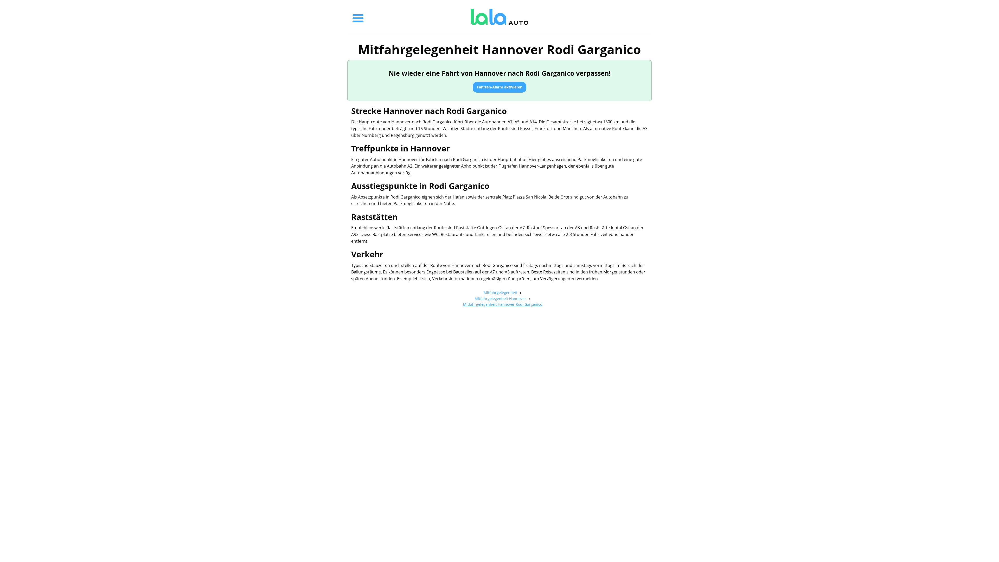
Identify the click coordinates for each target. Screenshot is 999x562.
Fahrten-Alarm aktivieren (499, 87)
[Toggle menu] (357, 16)
